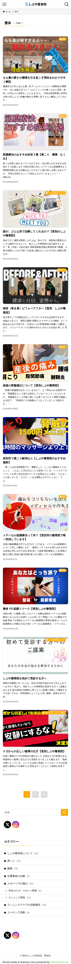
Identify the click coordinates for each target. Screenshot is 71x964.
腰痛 (12, 868)
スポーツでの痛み (20, 883)
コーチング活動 (18, 912)
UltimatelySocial (59, 962)
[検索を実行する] (64, 812)
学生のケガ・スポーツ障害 (25, 890)
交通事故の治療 (18, 876)
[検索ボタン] (66, 4)
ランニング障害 (20, 897)
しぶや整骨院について (22, 853)
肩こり (14, 860)
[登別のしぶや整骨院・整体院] (35, 4)
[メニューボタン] (4, 4)
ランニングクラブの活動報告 (26, 904)
